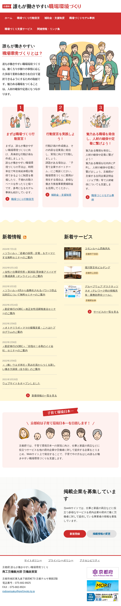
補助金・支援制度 (54, 18)
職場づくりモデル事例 (82, 18)
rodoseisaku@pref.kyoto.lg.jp (18, 591)
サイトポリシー (33, 560)
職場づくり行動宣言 (28, 18)
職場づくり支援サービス (18, 29)
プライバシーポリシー (60, 560)
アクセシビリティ (90, 560)
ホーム (8, 18)
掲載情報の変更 (101, 533)
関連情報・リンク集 (48, 29)
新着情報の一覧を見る (44, 395)
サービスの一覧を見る (106, 312)
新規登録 (75, 533)
